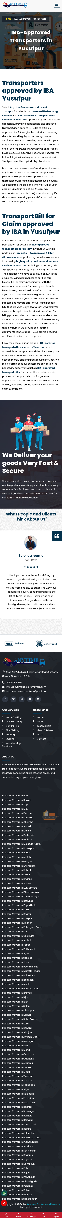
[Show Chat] (4, 1193)
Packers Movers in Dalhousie (18, 835)
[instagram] (22, 699)
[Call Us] (4, 1203)
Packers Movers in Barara (16, 1128)
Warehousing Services (11, 745)
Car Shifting (12, 726)
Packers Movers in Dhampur (18, 1010)
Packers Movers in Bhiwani (17, 993)
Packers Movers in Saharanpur (19, 1199)
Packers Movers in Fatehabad (19, 1124)
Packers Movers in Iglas (15, 1001)
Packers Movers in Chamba (17, 822)
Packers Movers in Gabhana (18, 1058)
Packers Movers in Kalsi (15, 1168)
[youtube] (30, 699)
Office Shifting (14, 721)
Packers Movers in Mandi (16, 1050)
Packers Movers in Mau (15, 809)
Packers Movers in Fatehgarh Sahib (22, 927)
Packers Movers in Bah (15, 795)
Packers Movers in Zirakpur (17, 1076)
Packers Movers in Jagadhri (17, 1159)
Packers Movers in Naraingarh (19, 1111)
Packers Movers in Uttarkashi (18, 1102)
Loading (10, 739)
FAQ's (40, 734)
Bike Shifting (12, 730)
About (40, 721)
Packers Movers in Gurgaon (17, 861)
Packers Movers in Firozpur (17, 813)
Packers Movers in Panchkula (18, 1177)
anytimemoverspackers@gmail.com (27, 691)
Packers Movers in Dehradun (18, 1164)
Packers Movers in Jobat (16, 944)
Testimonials (44, 726)
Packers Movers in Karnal (16, 1015)
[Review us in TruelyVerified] (38, 699)
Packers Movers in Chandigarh (19, 1181)
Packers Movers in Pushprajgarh (20, 1142)
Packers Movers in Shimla (16, 883)
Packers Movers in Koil (14, 931)
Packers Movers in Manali (16, 1067)
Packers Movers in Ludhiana (17, 839)
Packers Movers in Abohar (17, 922)
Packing (10, 734)
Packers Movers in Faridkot (17, 817)
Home (7, 18)
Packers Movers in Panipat (17, 918)
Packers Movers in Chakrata (18, 936)
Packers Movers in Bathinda (17, 901)
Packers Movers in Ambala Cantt (21, 1036)
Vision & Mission (45, 730)
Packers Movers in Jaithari (17, 1080)
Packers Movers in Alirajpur (17, 1032)
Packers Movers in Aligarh (16, 1089)
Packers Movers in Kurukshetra (19, 887)
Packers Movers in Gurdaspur (18, 1054)
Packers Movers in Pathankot (18, 949)
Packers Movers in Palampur (18, 1185)
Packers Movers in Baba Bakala (19, 1019)
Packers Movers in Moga (16, 1071)
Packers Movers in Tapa (15, 804)
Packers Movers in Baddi (16, 852)
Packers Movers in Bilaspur (17, 1194)
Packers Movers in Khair (15, 909)
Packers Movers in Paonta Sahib (20, 966)
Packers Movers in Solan (16, 1006)
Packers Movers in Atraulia (17, 826)
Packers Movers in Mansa (16, 830)
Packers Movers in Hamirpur (18, 848)
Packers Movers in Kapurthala (19, 905)
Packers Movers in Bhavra (16, 800)
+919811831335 (14, 682)
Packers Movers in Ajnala (16, 984)
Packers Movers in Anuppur (17, 1063)
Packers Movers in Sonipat (17, 958)
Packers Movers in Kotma (16, 1190)
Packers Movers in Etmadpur (18, 1098)
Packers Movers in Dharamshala (20, 892)
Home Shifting (13, 717)
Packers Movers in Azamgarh (18, 1041)
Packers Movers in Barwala (17, 1120)
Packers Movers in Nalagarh (18, 1093)
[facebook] (5, 699)
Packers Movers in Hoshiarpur (19, 1150)
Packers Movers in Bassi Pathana (20, 988)
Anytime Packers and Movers (43, 1204)
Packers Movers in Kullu (15, 1023)
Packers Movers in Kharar (16, 914)
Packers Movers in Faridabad (18, 1085)
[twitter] (13, 699)
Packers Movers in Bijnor (16, 997)
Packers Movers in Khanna (17, 879)
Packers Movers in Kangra (17, 1028)
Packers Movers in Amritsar (17, 1146)
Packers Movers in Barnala (17, 1115)
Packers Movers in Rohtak (16, 870)
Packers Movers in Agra (15, 953)
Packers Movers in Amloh (16, 857)
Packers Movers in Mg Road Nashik (21, 844)
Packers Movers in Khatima (17, 1155)
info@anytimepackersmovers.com (26, 687)
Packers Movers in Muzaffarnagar (21, 971)
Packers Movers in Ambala (17, 940)
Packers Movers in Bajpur (16, 1172)
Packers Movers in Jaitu (15, 962)
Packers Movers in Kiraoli (16, 874)
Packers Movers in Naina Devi (18, 975)
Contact (41, 739)
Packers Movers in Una (15, 1045)
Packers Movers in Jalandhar (18, 1133)
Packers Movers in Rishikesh (18, 979)
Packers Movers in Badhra (17, 1107)
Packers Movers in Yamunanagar (20, 896)
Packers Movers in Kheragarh (18, 866)
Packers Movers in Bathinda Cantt (21, 1137)
